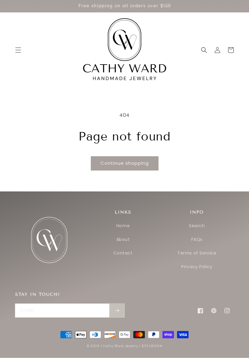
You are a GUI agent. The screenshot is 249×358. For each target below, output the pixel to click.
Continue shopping (125, 163)
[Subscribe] (116, 310)
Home (123, 226)
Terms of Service (197, 253)
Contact (122, 253)
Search (197, 226)
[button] (18, 50)
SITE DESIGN (152, 346)
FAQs (197, 239)
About (123, 239)
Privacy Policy (196, 267)
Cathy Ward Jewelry (120, 346)
